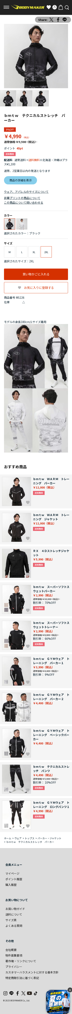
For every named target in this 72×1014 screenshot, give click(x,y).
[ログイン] (55, 7)
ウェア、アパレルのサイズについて (26, 192)
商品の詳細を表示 (20, 180)
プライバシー (13, 967)
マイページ (12, 873)
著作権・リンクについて (20, 961)
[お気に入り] (49, 7)
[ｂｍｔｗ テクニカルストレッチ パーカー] (36, 56)
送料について (13, 914)
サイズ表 (11, 920)
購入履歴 (11, 885)
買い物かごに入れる (36, 274)
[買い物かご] (61, 7)
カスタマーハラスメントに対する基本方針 (32, 972)
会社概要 (11, 950)
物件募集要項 (13, 955)
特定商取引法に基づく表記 (22, 978)
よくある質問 (13, 926)
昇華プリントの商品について (22, 198)
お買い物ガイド (15, 909)
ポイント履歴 (13, 879)
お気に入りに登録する (39, 287)
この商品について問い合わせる (23, 202)
